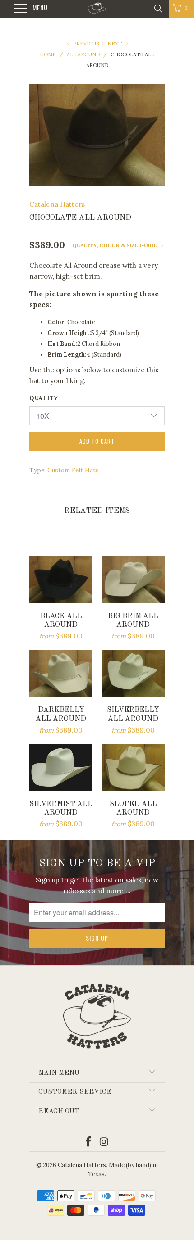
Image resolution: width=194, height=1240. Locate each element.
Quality (43, 398)
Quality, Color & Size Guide (115, 245)
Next (115, 44)
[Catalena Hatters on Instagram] (104, 1142)
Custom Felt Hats (73, 470)
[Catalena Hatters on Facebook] (89, 1142)
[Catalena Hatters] (97, 9)
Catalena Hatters (57, 204)
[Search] (157, 8)
